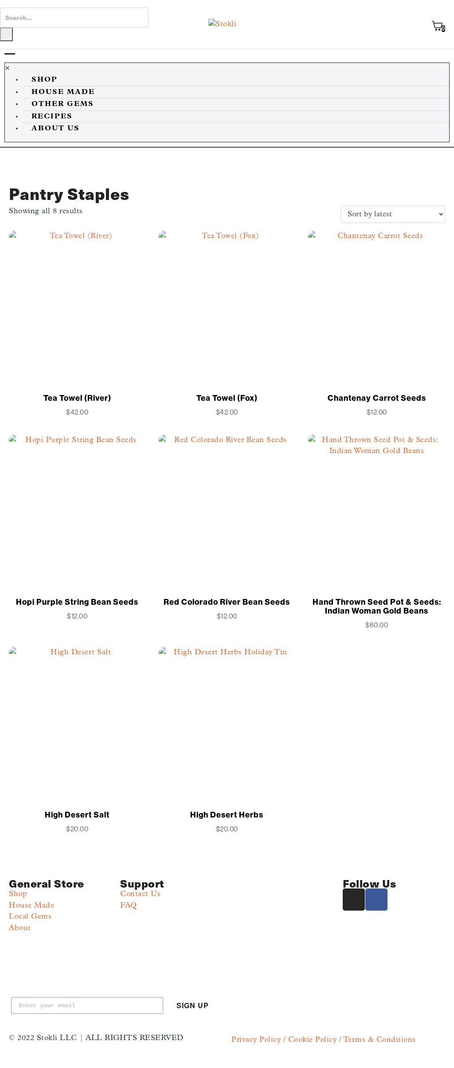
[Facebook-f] (376, 899)
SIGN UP (192, 1005)
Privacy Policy (256, 1040)
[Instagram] (354, 899)
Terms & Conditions (379, 1040)
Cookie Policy (312, 1040)
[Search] (6, 34)
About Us (55, 128)
